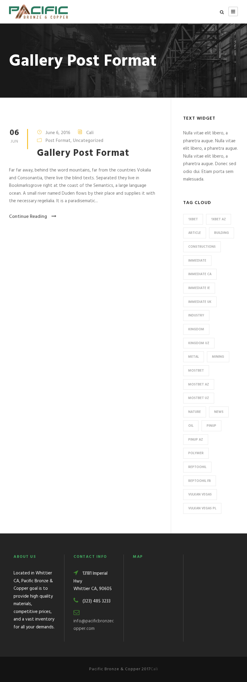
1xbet (193, 219)
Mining (218, 357)
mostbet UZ (198, 398)
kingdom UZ (198, 343)
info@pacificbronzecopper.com (93, 625)
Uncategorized (88, 140)
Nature (194, 412)
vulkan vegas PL (202, 508)
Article (194, 233)
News (219, 412)
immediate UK (199, 302)
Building (221, 233)
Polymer (196, 453)
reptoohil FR (199, 481)
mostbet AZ (198, 384)
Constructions (202, 247)
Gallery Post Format (83, 153)
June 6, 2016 (57, 133)
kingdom (196, 329)
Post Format (57, 140)
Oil (190, 426)
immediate (197, 260)
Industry (196, 315)
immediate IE (199, 288)
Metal (193, 357)
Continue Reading (28, 217)
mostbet (196, 370)
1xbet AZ (218, 219)
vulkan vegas (200, 494)
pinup (211, 426)
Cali (90, 133)
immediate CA (199, 274)
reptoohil (197, 467)
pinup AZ (195, 439)
